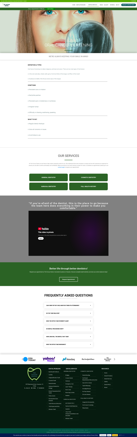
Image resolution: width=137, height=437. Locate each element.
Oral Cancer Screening (87, 405)
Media (101, 4)
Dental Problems (80, 4)
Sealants (67, 395)
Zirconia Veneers (86, 394)
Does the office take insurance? (56, 344)
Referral (112, 4)
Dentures (67, 381)
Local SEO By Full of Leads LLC (83, 432)
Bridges (67, 375)
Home (73, 4)
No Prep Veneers (86, 391)
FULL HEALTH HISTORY (87, 398)
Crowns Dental (69, 378)
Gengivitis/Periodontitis (88, 402)
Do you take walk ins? (53, 313)
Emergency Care (69, 383)
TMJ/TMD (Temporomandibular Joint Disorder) (71, 413)
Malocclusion (52, 395)
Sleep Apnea (85, 408)
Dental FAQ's (107, 384)
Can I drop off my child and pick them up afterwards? (62, 305)
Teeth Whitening (86, 385)
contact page (61, 167)
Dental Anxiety (52, 383)
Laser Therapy (68, 386)
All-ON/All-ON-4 (69, 403)
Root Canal (68, 389)
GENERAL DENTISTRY (69, 371)
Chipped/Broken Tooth (54, 377)
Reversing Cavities (69, 392)
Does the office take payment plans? (57, 321)
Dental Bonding (86, 375)
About (117, 4)
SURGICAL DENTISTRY (70, 399)
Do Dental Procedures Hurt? (55, 329)
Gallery (106, 4)
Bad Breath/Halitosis (54, 371)
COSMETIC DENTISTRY (87, 371)
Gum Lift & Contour (87, 382)
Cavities (51, 374)
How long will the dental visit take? (57, 336)
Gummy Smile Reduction (71, 406)
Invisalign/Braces (86, 388)
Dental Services (92, 4)
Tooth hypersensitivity (54, 406)
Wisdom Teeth (69, 418)
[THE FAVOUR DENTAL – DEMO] (8, 5)
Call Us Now (50, 9)
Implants (67, 409)
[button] (68, 305)
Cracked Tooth (52, 380)
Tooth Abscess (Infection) (55, 403)
